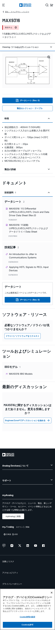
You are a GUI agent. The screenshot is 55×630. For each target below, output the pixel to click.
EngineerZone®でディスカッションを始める (25, 420)
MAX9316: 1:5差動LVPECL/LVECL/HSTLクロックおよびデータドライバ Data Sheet (28, 228)
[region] (27, 609)
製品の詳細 (10, 169)
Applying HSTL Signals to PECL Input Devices (29, 269)
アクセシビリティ (10, 572)
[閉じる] (52, 593)
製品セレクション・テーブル (30, 108)
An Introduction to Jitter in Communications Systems (23, 256)
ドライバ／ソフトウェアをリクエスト (22, 336)
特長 (7, 118)
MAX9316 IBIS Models (20, 373)
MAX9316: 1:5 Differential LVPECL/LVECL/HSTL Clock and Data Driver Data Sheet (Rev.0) (29, 212)
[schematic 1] (27, 71)
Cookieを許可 (27, 625)
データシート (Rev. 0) (30, 100)
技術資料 (10, 192)
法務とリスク (8, 561)
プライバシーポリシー (12, 584)
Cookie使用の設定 (27, 617)
